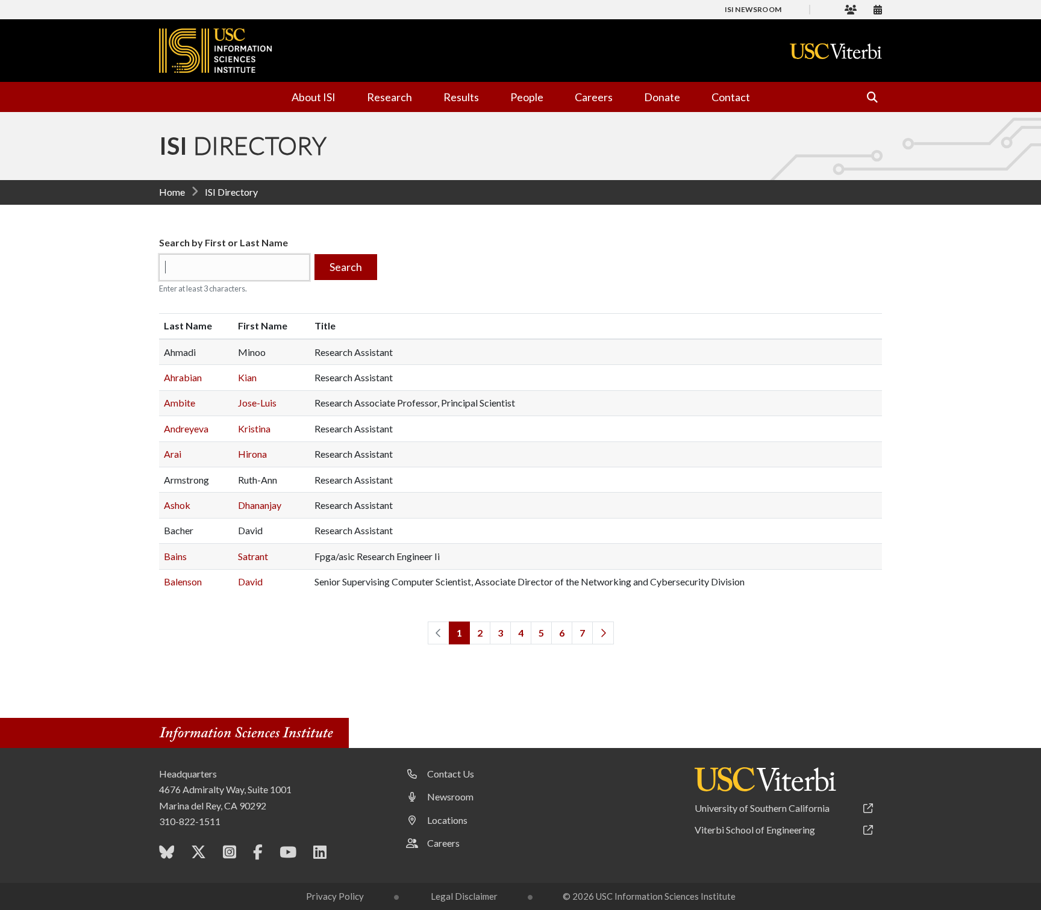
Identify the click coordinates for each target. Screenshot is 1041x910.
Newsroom (450, 796)
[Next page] (603, 633)
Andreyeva (186, 428)
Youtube (288, 855)
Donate (662, 97)
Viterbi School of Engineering (755, 829)
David (250, 581)
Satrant (253, 556)
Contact (730, 97)
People (526, 97)
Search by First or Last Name (223, 242)
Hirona (252, 454)
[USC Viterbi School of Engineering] (836, 51)
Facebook (258, 855)
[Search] (867, 97)
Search (346, 266)
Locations (447, 820)
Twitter (198, 855)
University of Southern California (762, 808)
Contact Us (450, 773)
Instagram (229, 855)
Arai (172, 454)
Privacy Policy (335, 896)
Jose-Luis (257, 402)
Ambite (179, 402)
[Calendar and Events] (878, 9)
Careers (594, 97)
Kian (247, 377)
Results (461, 97)
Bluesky (166, 855)
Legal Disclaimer (464, 896)
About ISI (314, 97)
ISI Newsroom (753, 9)
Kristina (254, 428)
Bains (175, 556)
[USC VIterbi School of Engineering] (765, 779)
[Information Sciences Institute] (249, 734)
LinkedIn (320, 855)
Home (172, 192)
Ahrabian (183, 377)
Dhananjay (259, 505)
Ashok (177, 505)
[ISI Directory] (851, 9)
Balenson (183, 581)
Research (389, 97)
